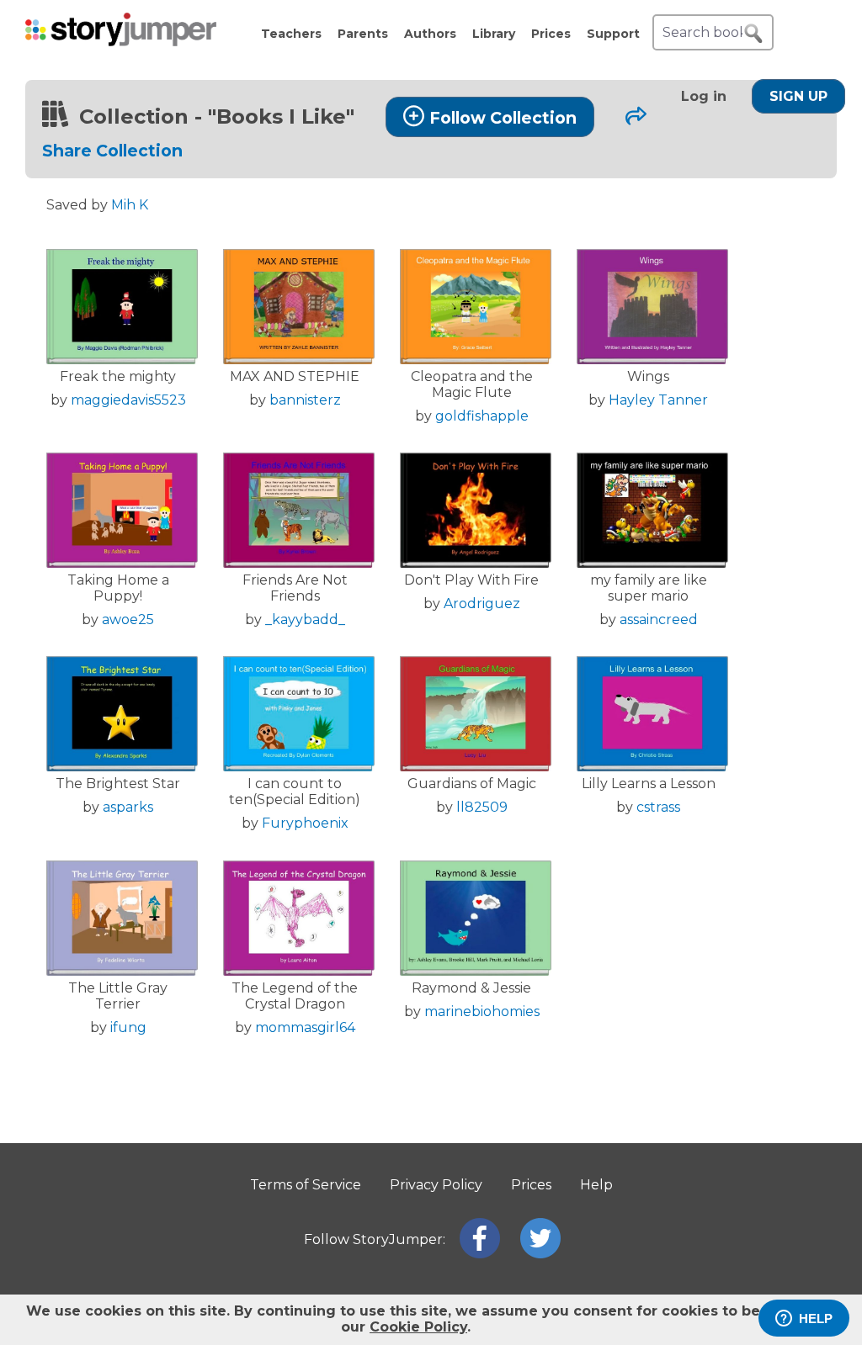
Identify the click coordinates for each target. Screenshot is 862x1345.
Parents (363, 33)
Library (493, 33)
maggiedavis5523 (128, 400)
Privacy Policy (436, 1185)
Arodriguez (482, 604)
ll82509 (482, 807)
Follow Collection (503, 118)
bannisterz (305, 400)
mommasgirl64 (305, 1027)
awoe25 (128, 619)
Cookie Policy (418, 1327)
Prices (551, 33)
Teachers (291, 33)
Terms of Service (305, 1185)
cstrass (658, 807)
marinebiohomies (482, 1011)
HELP (816, 1318)
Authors (430, 33)
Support (613, 33)
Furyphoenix (305, 823)
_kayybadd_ (305, 619)
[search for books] (753, 34)
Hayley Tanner (658, 400)
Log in (703, 96)
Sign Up (798, 96)
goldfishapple (482, 416)
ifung (128, 1027)
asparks (128, 807)
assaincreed (659, 619)
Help (596, 1185)
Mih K (129, 205)
